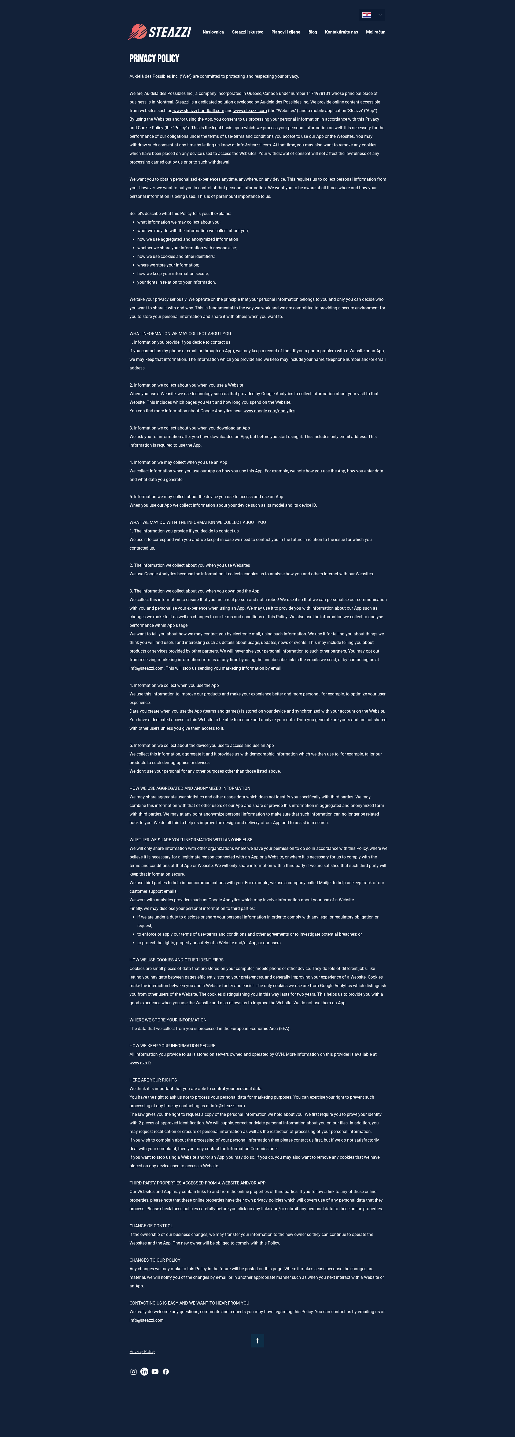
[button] (247, 32)
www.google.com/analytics (269, 410)
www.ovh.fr (140, 1062)
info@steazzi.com (254, 144)
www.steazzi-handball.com (198, 110)
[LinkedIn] (144, 1372)
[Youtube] (155, 1372)
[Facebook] (166, 1372)
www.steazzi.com (250, 110)
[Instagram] (134, 1372)
